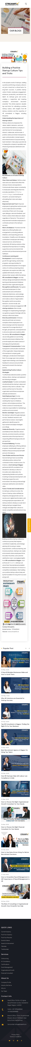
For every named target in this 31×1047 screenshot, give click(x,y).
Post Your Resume (6, 937)
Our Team (4, 991)
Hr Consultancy (5, 961)
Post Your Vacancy (6, 934)
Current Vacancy (6, 932)
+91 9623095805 (13, 1011)
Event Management (7, 967)
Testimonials (5, 949)
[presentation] (26, 648)
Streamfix (12, 563)
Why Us (3, 988)
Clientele (3, 946)
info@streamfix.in (20, 1024)
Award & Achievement (7, 943)
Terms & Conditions (15, 1037)
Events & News (5, 940)
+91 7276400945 (17, 1009)
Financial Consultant (7, 973)
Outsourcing (5, 958)
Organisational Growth (7, 970)
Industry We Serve (6, 985)
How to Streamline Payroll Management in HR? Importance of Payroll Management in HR (15, 879)
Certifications (5, 964)
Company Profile (6, 982)
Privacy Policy (15, 1034)
